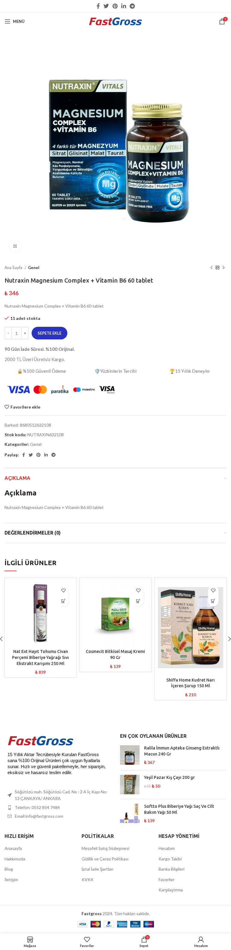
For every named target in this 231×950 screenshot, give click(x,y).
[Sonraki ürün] (223, 268)
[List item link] (58, 807)
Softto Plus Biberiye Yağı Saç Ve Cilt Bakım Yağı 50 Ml (179, 809)
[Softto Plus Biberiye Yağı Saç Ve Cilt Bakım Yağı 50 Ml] (130, 814)
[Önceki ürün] (211, 268)
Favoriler (166, 879)
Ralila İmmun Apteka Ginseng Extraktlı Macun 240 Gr (182, 751)
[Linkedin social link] (123, 6)
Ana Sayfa (14, 267)
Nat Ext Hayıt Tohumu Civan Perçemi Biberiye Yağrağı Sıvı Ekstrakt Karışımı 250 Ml (40, 657)
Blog (9, 869)
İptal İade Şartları (97, 869)
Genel (33, 267)
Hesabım (167, 848)
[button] (63, 601)
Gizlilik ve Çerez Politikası (105, 858)
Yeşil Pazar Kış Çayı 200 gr (169, 777)
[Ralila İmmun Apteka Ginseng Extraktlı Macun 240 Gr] (130, 755)
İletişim (11, 879)
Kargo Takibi (170, 858)
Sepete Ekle (49, 333)
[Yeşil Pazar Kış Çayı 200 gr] (130, 784)
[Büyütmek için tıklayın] (15, 246)
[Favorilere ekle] (63, 590)
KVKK (88, 879)
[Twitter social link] (106, 6)
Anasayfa (13, 848)
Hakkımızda (15, 858)
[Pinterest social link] (115, 6)
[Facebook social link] (98, 6)
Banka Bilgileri (171, 869)
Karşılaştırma (171, 889)
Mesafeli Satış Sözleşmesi (105, 848)
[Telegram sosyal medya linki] (132, 6)
